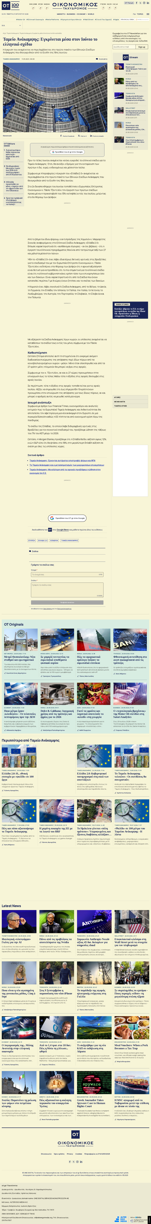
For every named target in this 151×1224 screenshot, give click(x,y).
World (91, 14)
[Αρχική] (10, 5)
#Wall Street (88, 19)
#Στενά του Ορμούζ (103, 19)
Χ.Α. (3, 25)
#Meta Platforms (52, 19)
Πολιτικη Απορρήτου (64, 609)
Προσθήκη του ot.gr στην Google (68, 152)
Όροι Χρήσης (47, 609)
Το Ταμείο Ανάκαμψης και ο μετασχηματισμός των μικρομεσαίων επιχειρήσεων (66, 465)
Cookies (78, 1154)
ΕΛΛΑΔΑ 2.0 (42, 540)
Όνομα (33, 570)
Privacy (70, 1154)
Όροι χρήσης (59, 1154)
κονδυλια (54, 540)
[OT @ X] (140, 3)
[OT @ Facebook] (136, 3)
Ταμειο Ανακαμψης (11, 59)
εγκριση (31, 540)
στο (60, 529)
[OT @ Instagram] (144, 3)
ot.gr (4, 33)
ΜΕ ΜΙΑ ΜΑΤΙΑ (119, 401)
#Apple (116, 19)
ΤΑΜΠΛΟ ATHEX (120, 406)
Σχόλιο (33, 580)
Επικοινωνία (46, 1154)
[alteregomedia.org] (121, 1221)
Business (71, 14)
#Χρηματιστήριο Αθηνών (71, 19)
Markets (61, 14)
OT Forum (129, 3)
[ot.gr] (74, 9)
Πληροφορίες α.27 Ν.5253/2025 (97, 1154)
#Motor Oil (20, 19)
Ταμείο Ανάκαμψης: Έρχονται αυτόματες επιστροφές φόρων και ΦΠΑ (62, 460)
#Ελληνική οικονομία (35, 19)
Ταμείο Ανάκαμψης (13, 33)
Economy (81, 14)
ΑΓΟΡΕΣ (117, 397)
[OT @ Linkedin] (148, 3)
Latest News (11, 906)
